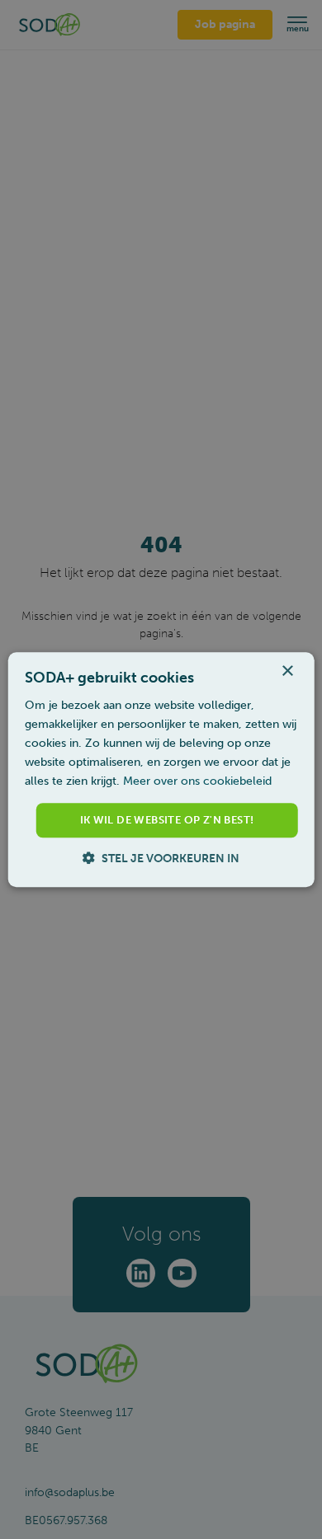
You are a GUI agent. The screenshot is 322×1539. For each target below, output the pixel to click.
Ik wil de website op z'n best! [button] (167, 820)
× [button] (287, 671)
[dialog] (161, 769)
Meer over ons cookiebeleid (197, 782)
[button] (161, 858)
